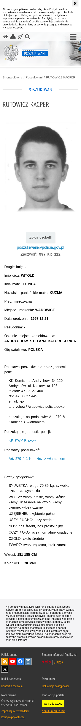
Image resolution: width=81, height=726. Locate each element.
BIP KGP (58, 662)
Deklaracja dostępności (55, 686)
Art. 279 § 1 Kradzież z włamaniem (37, 459)
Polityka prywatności (13, 717)
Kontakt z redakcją (11, 686)
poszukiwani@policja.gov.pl (40, 247)
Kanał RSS (4, 661)
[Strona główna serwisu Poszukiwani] (5, 36)
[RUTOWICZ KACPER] (40, 167)
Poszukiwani (34, 77)
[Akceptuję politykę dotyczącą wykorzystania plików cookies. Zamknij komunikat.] (75, 3)
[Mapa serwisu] (13, 36)
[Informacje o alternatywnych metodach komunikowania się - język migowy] (20, 36)
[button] (73, 37)
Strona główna (12, 77)
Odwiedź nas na (12, 661)
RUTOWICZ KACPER (60, 77)
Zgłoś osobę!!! (40, 237)
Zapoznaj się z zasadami (15, 711)
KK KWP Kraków (22, 440)
